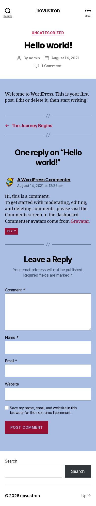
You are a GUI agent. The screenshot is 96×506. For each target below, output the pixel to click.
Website (12, 384)
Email (11, 361)
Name (11, 337)
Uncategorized (48, 33)
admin (34, 58)
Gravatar (80, 221)
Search (11, 461)
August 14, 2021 (65, 58)
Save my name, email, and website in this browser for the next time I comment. (43, 410)
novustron (48, 10)
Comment (15, 290)
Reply (11, 231)
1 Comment (52, 65)
